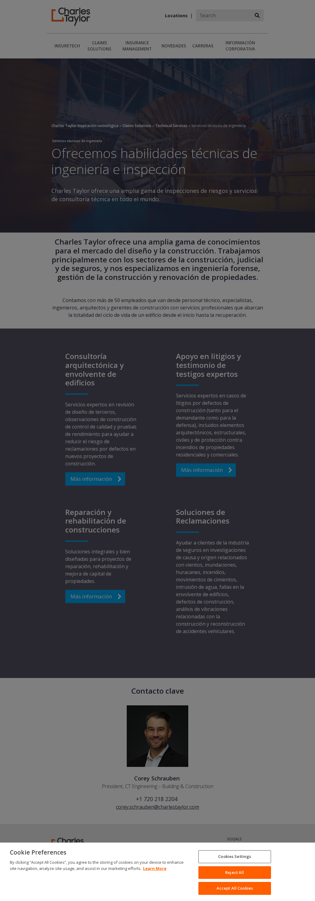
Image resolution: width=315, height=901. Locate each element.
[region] (157, 872)
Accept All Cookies (235, 888)
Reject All (234, 872)
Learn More (154, 868)
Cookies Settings (234, 856)
